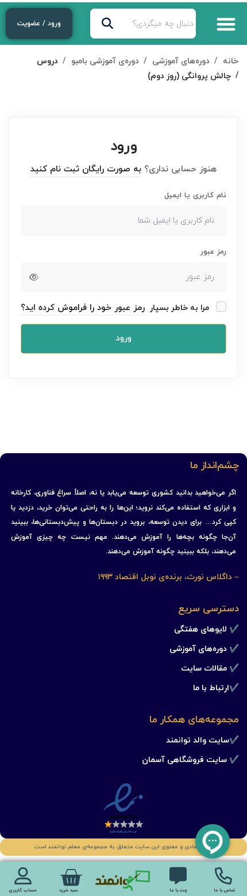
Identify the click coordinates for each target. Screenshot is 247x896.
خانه (230, 61)
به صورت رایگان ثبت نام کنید (85, 169)
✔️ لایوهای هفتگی (206, 629)
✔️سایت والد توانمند (202, 740)
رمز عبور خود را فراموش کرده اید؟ (83, 308)
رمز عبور (213, 252)
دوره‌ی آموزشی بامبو (105, 61)
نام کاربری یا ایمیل (195, 195)
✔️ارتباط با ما (216, 688)
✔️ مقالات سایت (210, 668)
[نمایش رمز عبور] (34, 277)
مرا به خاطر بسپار (180, 308)
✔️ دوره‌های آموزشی (204, 649)
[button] (226, 24)
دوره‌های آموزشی (181, 61)
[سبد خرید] (70, 877)
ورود (123, 338)
